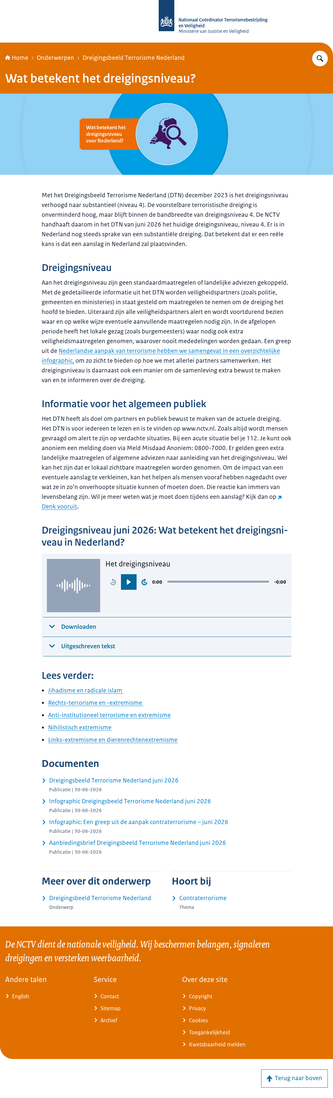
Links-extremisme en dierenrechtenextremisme (113, 740)
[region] (195, 582)
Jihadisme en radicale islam (86, 690)
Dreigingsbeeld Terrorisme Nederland (134, 58)
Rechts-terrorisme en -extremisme (95, 703)
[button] (113, 582)
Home (20, 58)
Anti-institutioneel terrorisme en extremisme (109, 715)
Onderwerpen (55, 58)
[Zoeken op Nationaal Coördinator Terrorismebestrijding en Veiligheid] (320, 58)
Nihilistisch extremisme (80, 727)
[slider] (218, 582)
